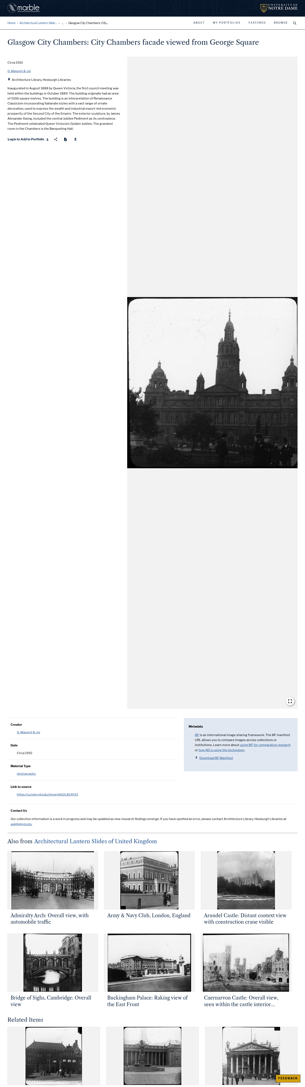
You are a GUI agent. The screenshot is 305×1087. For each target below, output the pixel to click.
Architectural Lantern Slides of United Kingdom (95, 841)
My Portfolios (226, 22)
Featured (257, 22)
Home (11, 23)
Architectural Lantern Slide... (38, 23)
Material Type (21, 766)
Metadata (196, 726)
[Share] (55, 139)
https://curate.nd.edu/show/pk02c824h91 (47, 794)
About (199, 22)
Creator (16, 725)
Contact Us (19, 811)
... (62, 23)
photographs (26, 774)
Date (14, 745)
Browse (281, 22)
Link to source (21, 787)
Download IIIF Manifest (216, 758)
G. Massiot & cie (28, 732)
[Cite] (65, 139)
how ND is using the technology (221, 750)
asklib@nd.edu (21, 824)
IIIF (197, 735)
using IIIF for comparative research (265, 745)
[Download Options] (75, 139)
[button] (212, 383)
